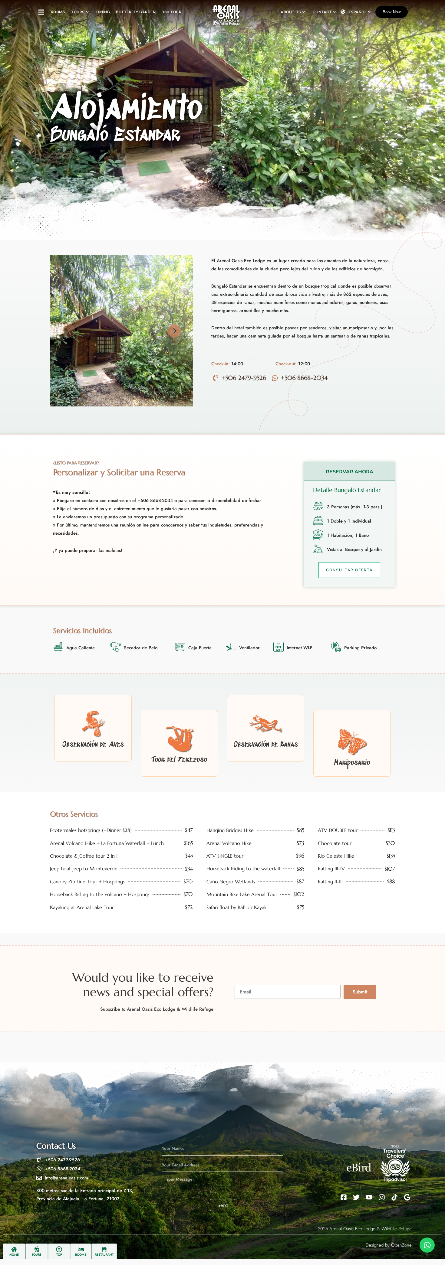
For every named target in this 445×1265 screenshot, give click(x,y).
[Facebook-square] (343, 1197)
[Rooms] (81, 1249)
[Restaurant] (104, 1249)
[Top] (59, 1249)
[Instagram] (381, 1197)
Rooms (58, 12)
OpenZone (401, 1245)
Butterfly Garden (136, 12)
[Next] (174, 330)
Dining (103, 12)
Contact (322, 12)
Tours (78, 12)
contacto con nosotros (103, 500)
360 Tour (171, 12)
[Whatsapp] (427, 1245)
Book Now (391, 12)
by (387, 1245)
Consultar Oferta (349, 570)
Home (14, 1254)
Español (358, 12)
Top (59, 1254)
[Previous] (68, 330)
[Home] (14, 1249)
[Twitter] (356, 1197)
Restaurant (104, 1254)
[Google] (407, 1197)
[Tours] (37, 1249)
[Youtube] (369, 1197)
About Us (291, 12)
